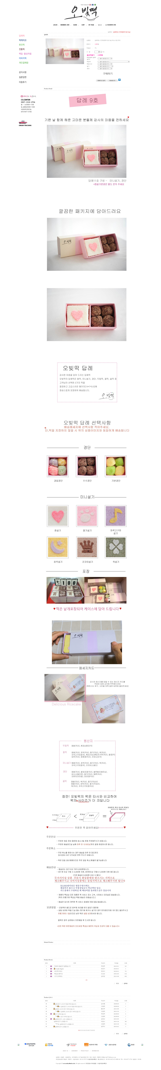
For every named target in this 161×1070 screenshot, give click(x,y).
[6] (88, 1030)
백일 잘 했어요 (58, 974)
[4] (84, 1030)
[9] (94, 1030)
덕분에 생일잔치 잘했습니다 (62, 966)
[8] (92, 1030)
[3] (83, 1030)
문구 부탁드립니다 (60, 1014)
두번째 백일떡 (59, 969)
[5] (86, 1030)
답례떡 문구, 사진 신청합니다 (63, 1019)
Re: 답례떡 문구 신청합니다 (66, 1024)
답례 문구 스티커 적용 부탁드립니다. (65, 1004)
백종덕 (70, 1059)
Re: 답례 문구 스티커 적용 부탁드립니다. (70, 1006)
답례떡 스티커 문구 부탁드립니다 (64, 1009)
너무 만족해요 (58, 976)
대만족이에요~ (58, 971)
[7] (90, 1030)
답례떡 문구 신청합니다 (61, 1021)
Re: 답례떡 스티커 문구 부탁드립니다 (69, 1011)
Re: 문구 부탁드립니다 (65, 1016)
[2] (81, 1030)
